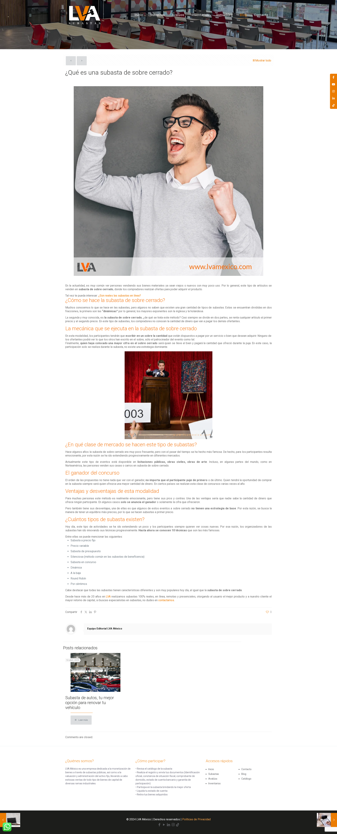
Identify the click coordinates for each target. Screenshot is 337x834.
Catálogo (246, 778)
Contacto (246, 769)
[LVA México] (84, 15)
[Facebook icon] (159, 825)
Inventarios (214, 783)
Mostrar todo (263, 60)
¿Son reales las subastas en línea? (119, 295)
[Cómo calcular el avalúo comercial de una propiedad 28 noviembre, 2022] (327, 820)
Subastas (213, 774)
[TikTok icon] (177, 825)
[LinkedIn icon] (168, 825)
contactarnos (166, 600)
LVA (108, 596)
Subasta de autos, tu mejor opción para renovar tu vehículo (89, 702)
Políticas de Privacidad (196, 819)
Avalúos (212, 778)
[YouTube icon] (164, 825)
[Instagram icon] (173, 825)
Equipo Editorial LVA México (104, 628)
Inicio (211, 769)
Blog (243, 774)
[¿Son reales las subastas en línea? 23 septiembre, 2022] (10, 820)
